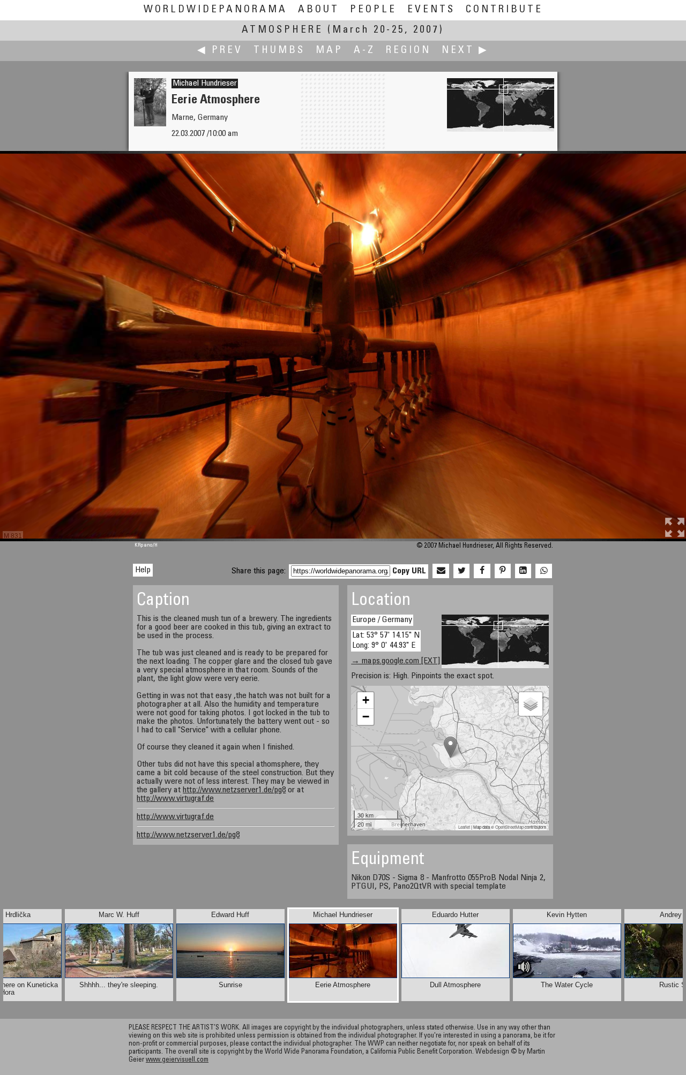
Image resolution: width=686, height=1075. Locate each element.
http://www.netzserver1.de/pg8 (234, 790)
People (373, 10)
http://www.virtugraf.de (175, 798)
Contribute (504, 10)
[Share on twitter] (461, 571)
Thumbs (279, 51)
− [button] (365, 716)
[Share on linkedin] (523, 571)
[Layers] (530, 704)
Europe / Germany (382, 620)
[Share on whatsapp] (543, 571)
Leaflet (464, 827)
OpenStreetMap (509, 827)
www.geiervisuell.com (177, 1060)
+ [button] (365, 700)
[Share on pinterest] (503, 571)
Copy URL (409, 571)
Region (408, 51)
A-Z (364, 51)
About (318, 10)
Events (431, 10)
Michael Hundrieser (205, 83)
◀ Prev (220, 51)
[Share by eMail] (440, 571)
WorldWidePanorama (215, 10)
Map (329, 51)
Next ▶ (465, 51)
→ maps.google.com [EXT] (395, 661)
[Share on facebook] (482, 571)
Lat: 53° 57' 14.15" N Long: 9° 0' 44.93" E (386, 640)
